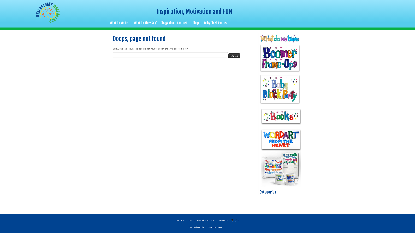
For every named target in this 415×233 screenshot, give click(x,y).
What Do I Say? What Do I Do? (201, 220)
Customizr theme (215, 227)
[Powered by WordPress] (233, 219)
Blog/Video (167, 23)
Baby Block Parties (215, 23)
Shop (196, 23)
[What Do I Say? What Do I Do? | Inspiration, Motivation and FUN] (48, 12)
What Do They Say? (146, 23)
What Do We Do (119, 23)
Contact (182, 23)
